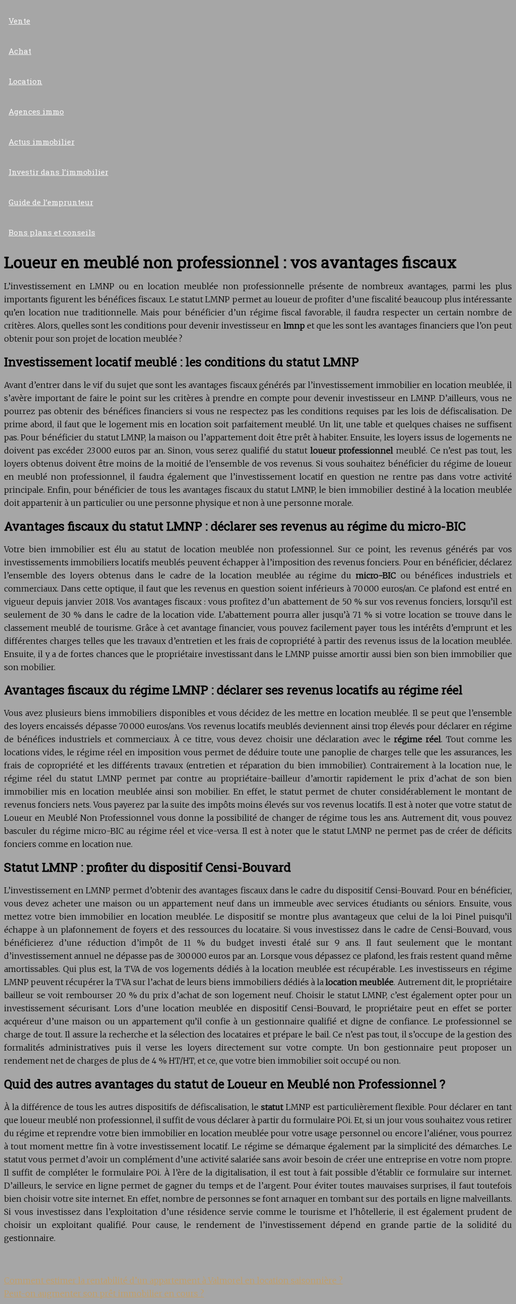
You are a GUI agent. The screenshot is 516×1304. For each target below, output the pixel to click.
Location (25, 81)
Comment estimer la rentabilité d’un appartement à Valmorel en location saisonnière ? (173, 1280)
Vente (19, 21)
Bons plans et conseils (52, 232)
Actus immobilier (42, 142)
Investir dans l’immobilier (58, 172)
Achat (20, 51)
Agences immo (36, 111)
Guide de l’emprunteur (51, 202)
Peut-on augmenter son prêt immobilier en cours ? (104, 1293)
